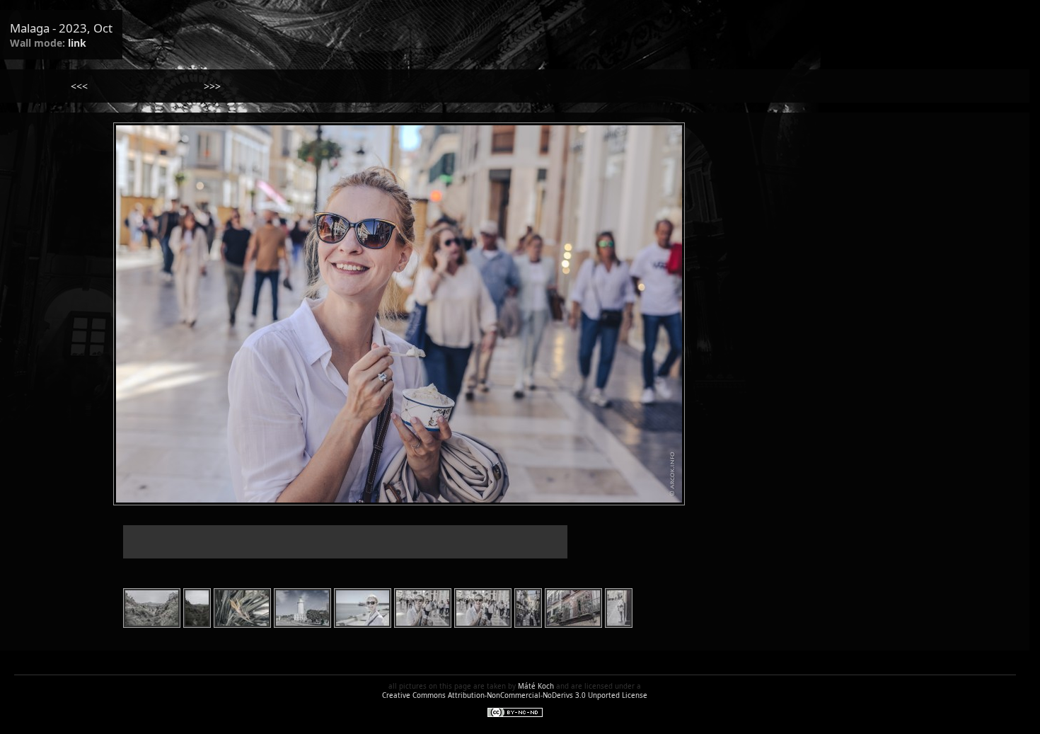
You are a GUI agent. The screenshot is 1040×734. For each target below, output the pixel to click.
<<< (79, 86)
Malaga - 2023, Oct (61, 28)
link (77, 43)
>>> (212, 86)
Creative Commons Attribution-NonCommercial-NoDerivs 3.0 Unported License (514, 695)
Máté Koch (536, 686)
